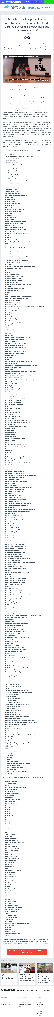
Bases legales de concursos (25, 1002)
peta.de (38, 1006)
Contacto (21, 1000)
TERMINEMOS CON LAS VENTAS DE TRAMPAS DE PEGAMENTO (27, 952)
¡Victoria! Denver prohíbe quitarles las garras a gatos (8, 977)
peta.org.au (39, 1015)
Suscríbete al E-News (5, 1002)
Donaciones (49, 2)
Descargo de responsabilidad (25, 1004)
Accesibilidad (4, 997)
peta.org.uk (39, 1002)
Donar (20, 1006)
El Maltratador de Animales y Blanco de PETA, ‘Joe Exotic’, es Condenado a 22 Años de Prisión (45, 978)
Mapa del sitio (4, 1000)
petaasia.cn (39, 1013)
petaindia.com (40, 1000)
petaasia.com (40, 1011)
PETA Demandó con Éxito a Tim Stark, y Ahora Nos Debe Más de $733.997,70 (27, 977)
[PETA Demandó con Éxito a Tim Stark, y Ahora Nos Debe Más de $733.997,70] (27, 967)
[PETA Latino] (13, 1)
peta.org (39, 997)
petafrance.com (40, 1004)
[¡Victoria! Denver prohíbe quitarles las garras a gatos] (9, 967)
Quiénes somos (22, 997)
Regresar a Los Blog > (47, 12)
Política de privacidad (23, 1009)
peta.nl (38, 1009)
